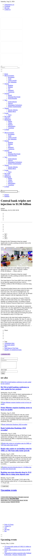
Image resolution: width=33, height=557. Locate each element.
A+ (6, 238)
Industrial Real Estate (14, 97)
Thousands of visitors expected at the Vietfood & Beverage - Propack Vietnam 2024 (17, 553)
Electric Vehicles (13, 110)
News (9, 115)
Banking (10, 85)
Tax (9, 88)
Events (6, 113)
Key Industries (12, 82)
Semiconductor (12, 101)
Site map (6, 8)
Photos (10, 121)
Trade (9, 79)
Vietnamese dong (9, 343)
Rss (5, 531)
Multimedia (7, 119)
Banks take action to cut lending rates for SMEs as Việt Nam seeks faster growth (16, 450)
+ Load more (4, 486)
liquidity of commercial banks (13, 349)
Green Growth (12, 80)
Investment (11, 77)
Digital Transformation (14, 106)
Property (6, 93)
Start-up (10, 103)
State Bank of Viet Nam (11, 348)
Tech (5, 100)
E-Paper (6, 129)
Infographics (11, 126)
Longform (11, 128)
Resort (10, 95)
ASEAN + (7, 118)
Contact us (7, 9)
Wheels (6, 108)
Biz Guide (7, 116)
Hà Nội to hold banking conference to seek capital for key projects (15, 388)
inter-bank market (9, 345)
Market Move (12, 111)
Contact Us (7, 526)
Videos (10, 123)
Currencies (11, 92)
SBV (5, 346)
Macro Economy (9, 75)
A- (5, 234)
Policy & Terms (8, 524)
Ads (5, 528)
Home (6, 74)
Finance (6, 83)
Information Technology (15, 105)
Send (2, 373)
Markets (10, 87)
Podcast (10, 124)
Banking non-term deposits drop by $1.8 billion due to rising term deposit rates (16, 473)
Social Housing (12, 98)
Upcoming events (9, 490)
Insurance (11, 90)
